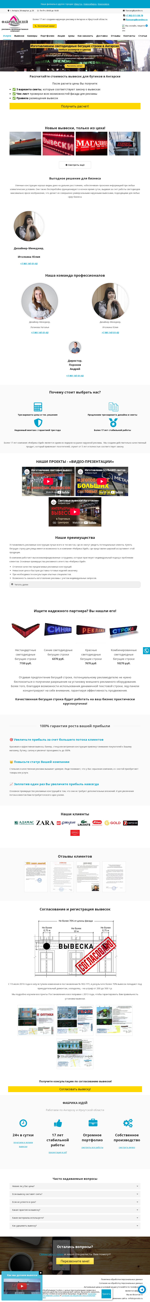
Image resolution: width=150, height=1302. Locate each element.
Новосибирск (90, 4)
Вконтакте (138, 1294)
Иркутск (78, 4)
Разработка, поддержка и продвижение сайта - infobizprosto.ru (113, 1298)
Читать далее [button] (21, 584)
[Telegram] (146, 25)
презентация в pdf (58, 1152)
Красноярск (103, 4)
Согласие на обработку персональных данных (121, 1283)
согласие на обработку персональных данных (67, 1296)
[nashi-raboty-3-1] (91, 143)
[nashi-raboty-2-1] (58, 143)
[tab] (75, 1186)
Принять (106, 1293)
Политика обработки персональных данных (122, 1279)
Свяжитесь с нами (51, 1254)
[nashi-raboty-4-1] (124, 143)
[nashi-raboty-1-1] (25, 143)
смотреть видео (127, 1147)
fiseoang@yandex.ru (134, 10)
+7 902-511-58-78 (134, 15)
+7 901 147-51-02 (29, 263)
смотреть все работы (92, 1147)
